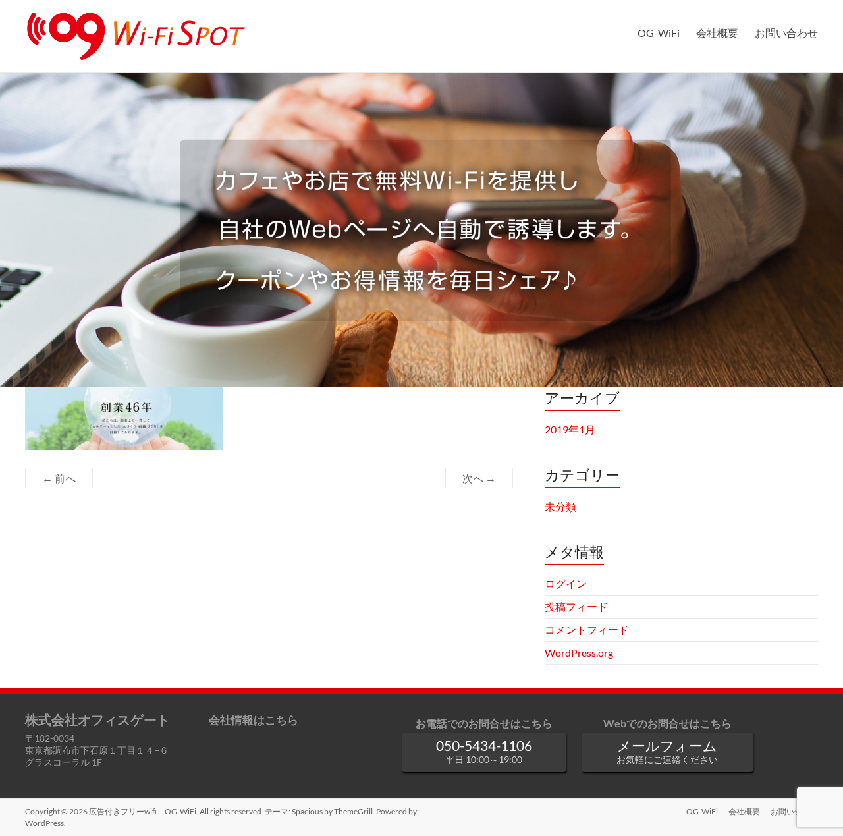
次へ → (479, 478)
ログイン (566, 583)
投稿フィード (576, 606)
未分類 (560, 506)
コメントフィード (587, 629)
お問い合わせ (786, 32)
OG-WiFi (659, 32)
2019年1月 (570, 429)
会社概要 (717, 32)
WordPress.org (579, 652)
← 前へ (59, 478)
